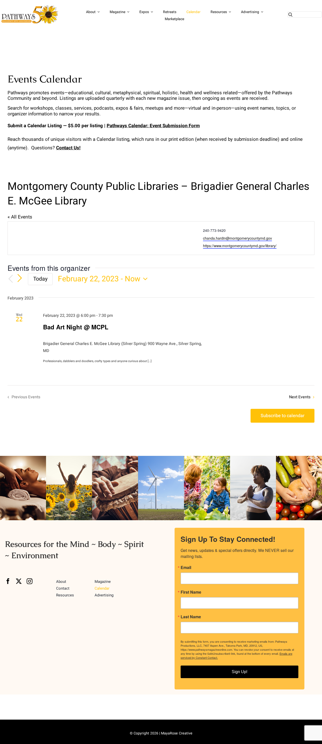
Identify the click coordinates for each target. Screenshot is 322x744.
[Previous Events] (11, 279)
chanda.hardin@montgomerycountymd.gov (237, 238)
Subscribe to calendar (282, 415)
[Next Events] (20, 279)
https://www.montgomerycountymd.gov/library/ (239, 245)
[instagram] (29, 581)
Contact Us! (68, 147)
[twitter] (19, 581)
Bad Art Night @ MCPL (75, 327)
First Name (191, 592)
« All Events (20, 217)
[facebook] (8, 581)
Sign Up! (239, 672)
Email (186, 567)
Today (40, 279)
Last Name (191, 617)
